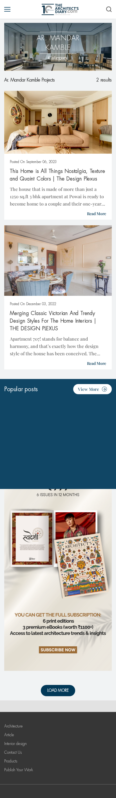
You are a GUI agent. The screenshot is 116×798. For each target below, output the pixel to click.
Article (9, 734)
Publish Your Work (18, 769)
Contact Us (13, 752)
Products (10, 761)
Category (58, 57)
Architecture (13, 726)
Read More (96, 213)
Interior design (15, 743)
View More (88, 389)
